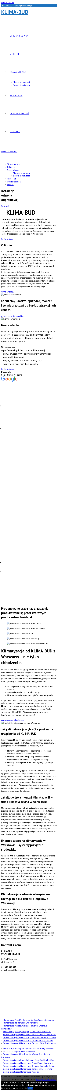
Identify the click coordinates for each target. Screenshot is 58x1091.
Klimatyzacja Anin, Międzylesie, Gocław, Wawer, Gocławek (28, 1020)
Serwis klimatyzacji (21, 175)
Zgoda (30, 1088)
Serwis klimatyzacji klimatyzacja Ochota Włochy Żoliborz (28, 1040)
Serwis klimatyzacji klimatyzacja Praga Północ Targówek (28, 1063)
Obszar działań (14, 181)
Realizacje (11, 178)
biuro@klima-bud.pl (23, 5)
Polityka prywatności (46, 1079)
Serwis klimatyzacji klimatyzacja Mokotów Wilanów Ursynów (29, 1037)
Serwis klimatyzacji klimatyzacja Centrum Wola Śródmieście (29, 1043)
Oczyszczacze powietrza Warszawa (19, 1051)
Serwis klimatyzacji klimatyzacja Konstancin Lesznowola (27, 1069)
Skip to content (7, 2)
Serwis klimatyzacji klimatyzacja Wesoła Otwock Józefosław (29, 1034)
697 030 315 (7, 5)
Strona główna (13, 164)
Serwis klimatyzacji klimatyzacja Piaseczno (22, 1071)
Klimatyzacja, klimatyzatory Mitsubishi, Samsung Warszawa (28, 1048)
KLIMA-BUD (14, 11)
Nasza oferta (13, 170)
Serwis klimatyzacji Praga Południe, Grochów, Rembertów (28, 1060)
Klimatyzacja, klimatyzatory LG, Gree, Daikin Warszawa (27, 1031)
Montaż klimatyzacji (21, 173)
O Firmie (11, 167)
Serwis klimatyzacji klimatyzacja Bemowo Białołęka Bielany (29, 1066)
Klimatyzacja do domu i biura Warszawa (20, 1022)
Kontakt (10, 184)
